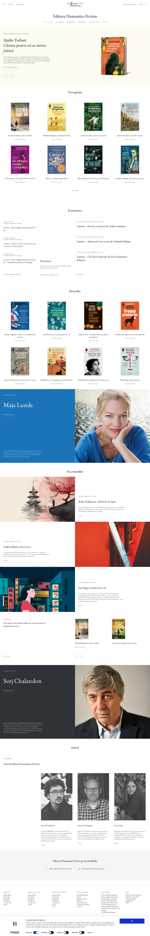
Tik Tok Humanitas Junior (108, 912)
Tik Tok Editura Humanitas (108, 899)
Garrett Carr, (124, 643)
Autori (105, 22)
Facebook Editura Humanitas (109, 895)
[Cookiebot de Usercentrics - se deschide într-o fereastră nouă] (14, 932)
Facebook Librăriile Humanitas (109, 906)
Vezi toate (75, 190)
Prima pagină (20, 4)
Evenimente (82, 22)
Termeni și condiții (131, 899)
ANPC (128, 903)
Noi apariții (59, 22)
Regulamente (129, 901)
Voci (53, 906)
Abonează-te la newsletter (49, 274)
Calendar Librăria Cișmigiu (12, 274)
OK (132, 921)
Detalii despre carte (10, 62)
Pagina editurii (48, 22)
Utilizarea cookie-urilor (132, 897)
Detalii (80, 515)
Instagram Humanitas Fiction (109, 903)
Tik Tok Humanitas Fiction (108, 904)
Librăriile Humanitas (129, 4)
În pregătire (71, 22)
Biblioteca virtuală (82, 899)
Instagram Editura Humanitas (109, 897)
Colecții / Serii (94, 22)
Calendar (80, 274)
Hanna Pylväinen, (87, 643)
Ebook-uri (79, 901)
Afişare (90, 932)
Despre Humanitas (82, 903)
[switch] (51, 932)
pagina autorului (9, 414)
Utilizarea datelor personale (133, 895)
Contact (79, 906)
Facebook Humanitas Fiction (109, 901)
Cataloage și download (83, 904)
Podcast (79, 897)
